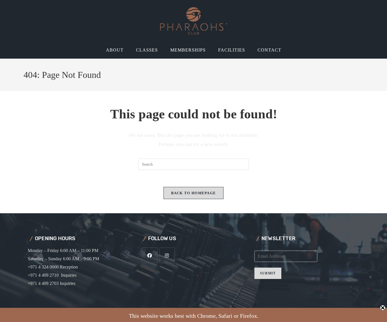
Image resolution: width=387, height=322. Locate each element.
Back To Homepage (193, 193)
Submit (268, 273)
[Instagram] (167, 255)
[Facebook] (150, 255)
